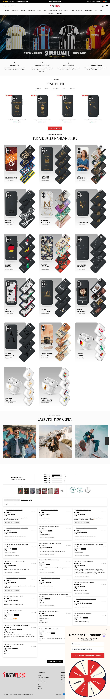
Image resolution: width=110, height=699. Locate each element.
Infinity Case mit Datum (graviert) (14, 610)
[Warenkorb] (106, 6)
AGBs (39, 675)
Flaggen (7, 10)
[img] (18, 478)
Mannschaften (15, 10)
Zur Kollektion (55, 128)
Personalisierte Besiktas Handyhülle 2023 (86, 599)
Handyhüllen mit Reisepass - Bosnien (93, 120)
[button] (47, 475)
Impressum (40, 679)
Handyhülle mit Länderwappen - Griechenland (17, 544)
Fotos (95, 10)
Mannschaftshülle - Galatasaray (83, 613)
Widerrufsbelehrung (42, 682)
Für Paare (56, 88)
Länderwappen (31, 10)
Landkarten (79, 10)
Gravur (65, 10)
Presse (39, 686)
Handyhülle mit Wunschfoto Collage (15, 510)
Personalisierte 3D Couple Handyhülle (50, 628)
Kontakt (93, 1)
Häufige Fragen (99, 1)
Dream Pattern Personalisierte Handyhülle (51, 543)
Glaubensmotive (88, 10)
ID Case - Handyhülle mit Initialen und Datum (86, 528)
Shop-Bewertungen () (26, 500)
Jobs (39, 684)
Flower (100, 10)
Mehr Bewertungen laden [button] (55, 661)
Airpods (72, 88)
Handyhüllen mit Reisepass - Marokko (15, 644)
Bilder (64, 88)
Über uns (89, 1)
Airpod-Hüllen (51, 13)
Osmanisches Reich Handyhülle (83, 510)
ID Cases (72, 10)
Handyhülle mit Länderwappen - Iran (84, 561)
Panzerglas (59, 13)
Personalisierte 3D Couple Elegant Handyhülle (17, 528)
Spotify (44, 10)
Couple (38, 10)
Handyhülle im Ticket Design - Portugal (15, 561)
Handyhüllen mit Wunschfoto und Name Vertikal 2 (18, 625)
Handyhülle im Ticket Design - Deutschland (16, 578)
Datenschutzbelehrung (43, 677)
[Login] (103, 6)
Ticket (60, 10)
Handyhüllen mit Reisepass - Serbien (42, 120)
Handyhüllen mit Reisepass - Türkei (68, 120)
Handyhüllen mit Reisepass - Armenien (50, 559)
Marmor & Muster (53, 10)
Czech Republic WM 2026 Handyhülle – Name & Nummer (89, 544)
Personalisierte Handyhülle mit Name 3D (50, 578)
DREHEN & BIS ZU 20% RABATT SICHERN (87, 655)
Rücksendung (64, 682)
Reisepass (23, 10)
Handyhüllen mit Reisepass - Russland (17, 120)
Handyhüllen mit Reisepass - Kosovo (49, 611)
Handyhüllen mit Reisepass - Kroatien (85, 582)
